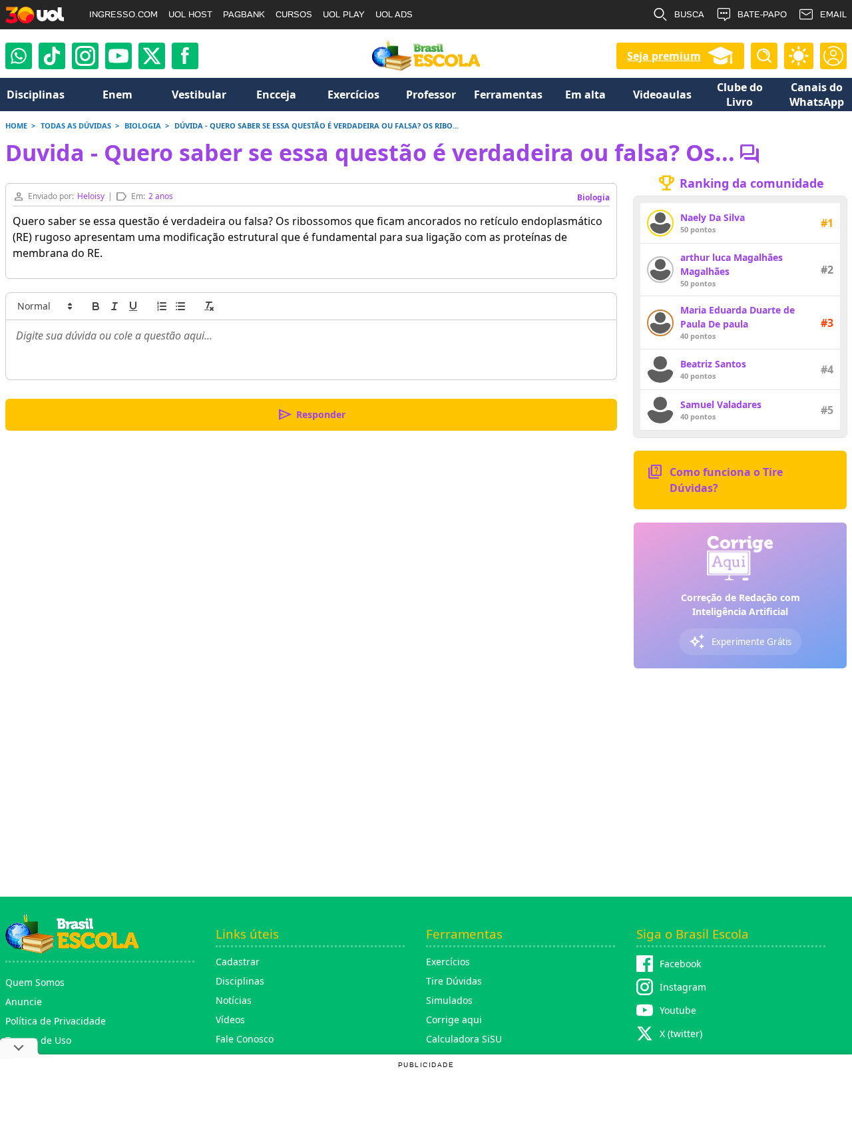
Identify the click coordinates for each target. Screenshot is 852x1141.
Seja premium (664, 56)
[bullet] (180, 306)
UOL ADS (394, 14)
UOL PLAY (344, 14)
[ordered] (161, 306)
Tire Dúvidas (454, 981)
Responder (311, 414)
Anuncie (23, 1001)
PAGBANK (244, 14)
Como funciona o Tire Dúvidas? (715, 479)
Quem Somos (35, 982)
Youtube (678, 1010)
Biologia (593, 197)
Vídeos (230, 1019)
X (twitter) (681, 1033)
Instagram (683, 987)
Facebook (680, 963)
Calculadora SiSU (464, 1038)
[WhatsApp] (18, 56)
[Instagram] (85, 56)
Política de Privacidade (55, 1021)
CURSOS (294, 14)
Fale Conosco (245, 1038)
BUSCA (689, 14)
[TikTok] (52, 56)
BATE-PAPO (762, 14)
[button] (44, 306)
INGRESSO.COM (123, 14)
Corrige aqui (454, 1019)
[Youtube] (118, 56)
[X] (151, 56)
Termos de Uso (38, 1040)
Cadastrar (238, 961)
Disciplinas (240, 981)
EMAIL (833, 14)
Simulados (449, 1000)
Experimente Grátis (740, 641)
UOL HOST (190, 14)
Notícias (234, 1000)
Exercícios (448, 961)
